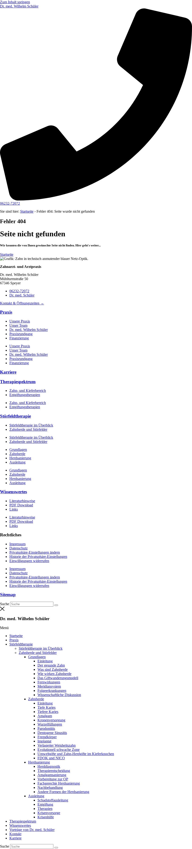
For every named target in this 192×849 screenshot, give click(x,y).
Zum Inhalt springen (15, 2)
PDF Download (21, 505)
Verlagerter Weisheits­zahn (56, 745)
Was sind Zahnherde (52, 669)
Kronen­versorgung (51, 720)
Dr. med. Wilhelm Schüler (28, 330)
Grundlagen (18, 450)
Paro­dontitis (46, 728)
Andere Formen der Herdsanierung (63, 792)
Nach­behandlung (50, 788)
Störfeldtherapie (15, 416)
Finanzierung (19, 338)
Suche (4, 604)
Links (13, 509)
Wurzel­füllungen (49, 724)
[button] (96, 628)
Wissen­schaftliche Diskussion (59, 695)
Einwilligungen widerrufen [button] (29, 561)
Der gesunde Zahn (51, 665)
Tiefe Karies (46, 707)
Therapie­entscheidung (53, 771)
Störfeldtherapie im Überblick (31, 425)
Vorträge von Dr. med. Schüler (32, 830)
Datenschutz (18, 548)
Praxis (6, 312)
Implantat (44, 741)
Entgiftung (45, 804)
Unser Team (18, 325)
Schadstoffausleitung (52, 800)
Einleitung (45, 661)
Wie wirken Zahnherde (54, 674)
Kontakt (15, 834)
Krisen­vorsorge (48, 813)
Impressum (17, 544)
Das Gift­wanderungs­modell (57, 678)
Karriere (8, 372)
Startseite (26, 211)
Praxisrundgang (21, 334)
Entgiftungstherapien (24, 395)
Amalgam (44, 716)
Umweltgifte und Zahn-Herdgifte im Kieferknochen (75, 754)
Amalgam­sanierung (51, 775)
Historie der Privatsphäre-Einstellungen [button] (38, 557)
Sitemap (8, 594)
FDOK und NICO (51, 758)
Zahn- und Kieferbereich (27, 391)
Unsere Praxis (19, 321)
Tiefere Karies (47, 712)
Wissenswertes (13, 491)
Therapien (44, 809)
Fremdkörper (47, 737)
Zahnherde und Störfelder (28, 429)
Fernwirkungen (48, 682)
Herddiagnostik (48, 766)
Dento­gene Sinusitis (52, 733)
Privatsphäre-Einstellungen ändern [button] (34, 552)
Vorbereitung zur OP (52, 779)
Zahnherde (17, 454)
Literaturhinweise (22, 501)
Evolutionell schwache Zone (58, 750)
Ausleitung (17, 462)
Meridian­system (49, 686)
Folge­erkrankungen (51, 691)
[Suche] (56, 605)
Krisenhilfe (45, 817)
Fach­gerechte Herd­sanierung (58, 783)
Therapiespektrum (18, 381)
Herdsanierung (20, 458)
